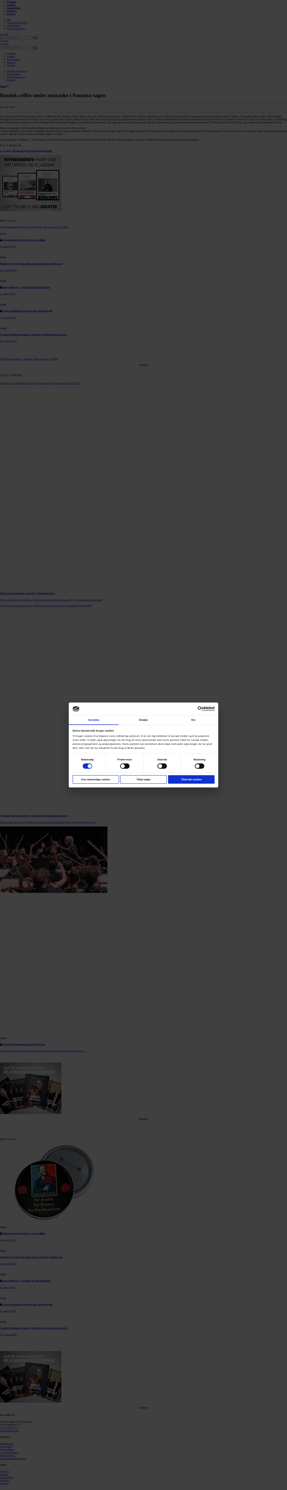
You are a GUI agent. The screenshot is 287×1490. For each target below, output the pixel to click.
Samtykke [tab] (93, 719)
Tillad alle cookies (191, 779)
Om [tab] (193, 719)
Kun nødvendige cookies (95, 779)
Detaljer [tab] (143, 719)
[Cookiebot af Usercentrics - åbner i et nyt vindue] (200, 708)
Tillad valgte (143, 779)
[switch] (125, 766)
